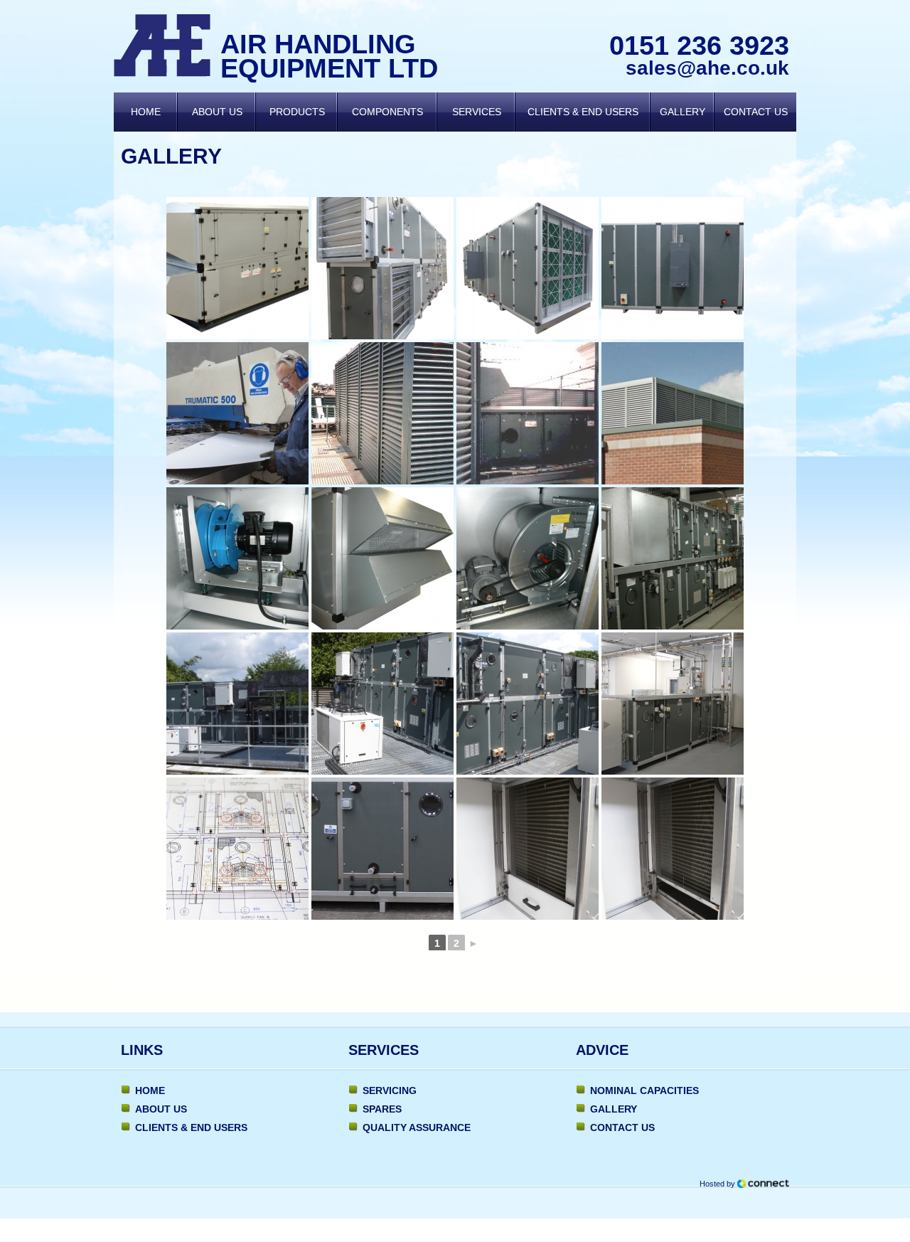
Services (476, 111)
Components (387, 111)
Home (146, 111)
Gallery (682, 111)
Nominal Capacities (644, 1090)
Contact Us (756, 111)
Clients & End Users (583, 111)
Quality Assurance (417, 1127)
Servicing (390, 1090)
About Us (217, 111)
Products (297, 111)
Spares (382, 1109)
